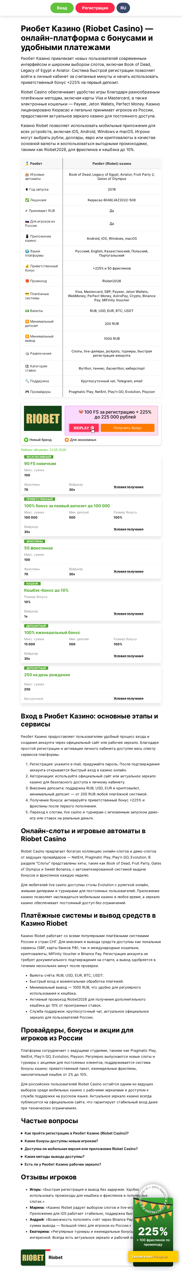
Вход (62, 8)
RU (123, 8)
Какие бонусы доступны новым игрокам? (61, 1141)
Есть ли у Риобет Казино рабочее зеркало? (63, 1164)
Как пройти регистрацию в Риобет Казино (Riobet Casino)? (77, 1133)
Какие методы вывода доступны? (55, 1156)
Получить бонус (128, 428)
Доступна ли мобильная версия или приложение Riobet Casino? (81, 1148)
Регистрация (95, 8)
